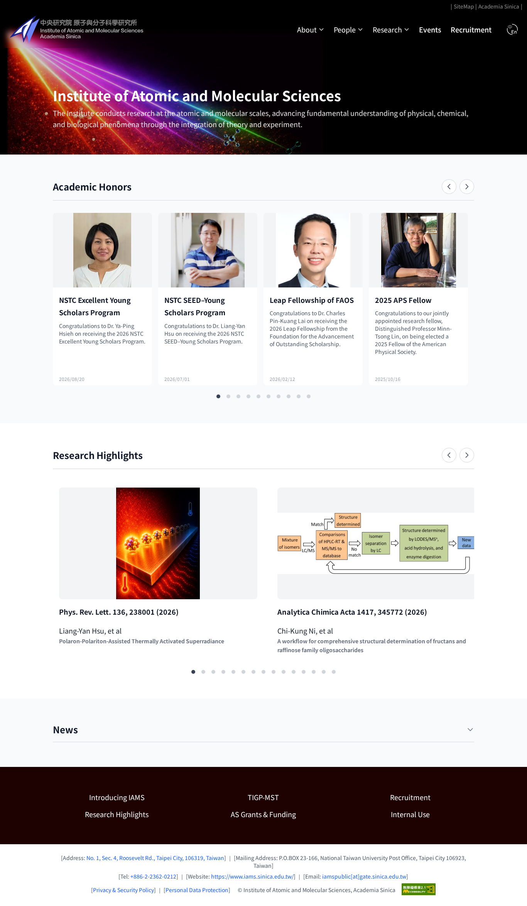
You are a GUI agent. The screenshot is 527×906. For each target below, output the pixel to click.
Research (387, 29)
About (307, 29)
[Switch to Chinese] (512, 29)
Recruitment (471, 29)
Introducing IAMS (117, 797)
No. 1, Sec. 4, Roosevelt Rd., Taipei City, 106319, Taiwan (155, 858)
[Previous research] (449, 455)
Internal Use (410, 814)
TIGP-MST (288, 797)
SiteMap (464, 6)
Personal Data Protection (197, 890)
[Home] (77, 29)
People (345, 29)
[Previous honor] (449, 186)
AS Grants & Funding (279, 814)
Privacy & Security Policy (123, 890)
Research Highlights (117, 814)
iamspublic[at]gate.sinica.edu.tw (364, 876)
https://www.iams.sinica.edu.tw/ (252, 876)
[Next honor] (466, 186)
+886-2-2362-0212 (153, 876)
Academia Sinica (498, 6)
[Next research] (466, 455)
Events (430, 29)
